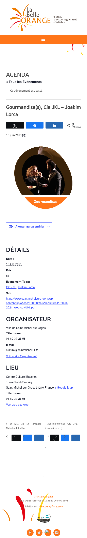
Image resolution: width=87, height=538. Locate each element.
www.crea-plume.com (51, 506)
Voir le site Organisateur (21, 356)
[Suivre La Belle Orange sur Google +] (48, 532)
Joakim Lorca (26, 287)
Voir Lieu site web (17, 404)
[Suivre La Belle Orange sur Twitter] (39, 532)
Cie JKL (11, 287)
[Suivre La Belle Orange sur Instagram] (56, 532)
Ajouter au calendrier (29, 226)
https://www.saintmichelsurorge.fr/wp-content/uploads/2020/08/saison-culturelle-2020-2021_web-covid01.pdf (37, 302)
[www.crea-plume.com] (43, 519)
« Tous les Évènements (24, 81)
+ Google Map (64, 387)
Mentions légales (43, 496)
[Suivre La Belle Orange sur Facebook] (30, 532)
